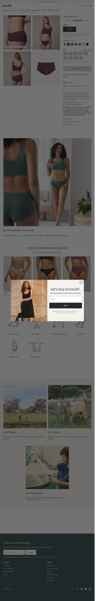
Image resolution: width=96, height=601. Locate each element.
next (66, 305)
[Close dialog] (81, 282)
